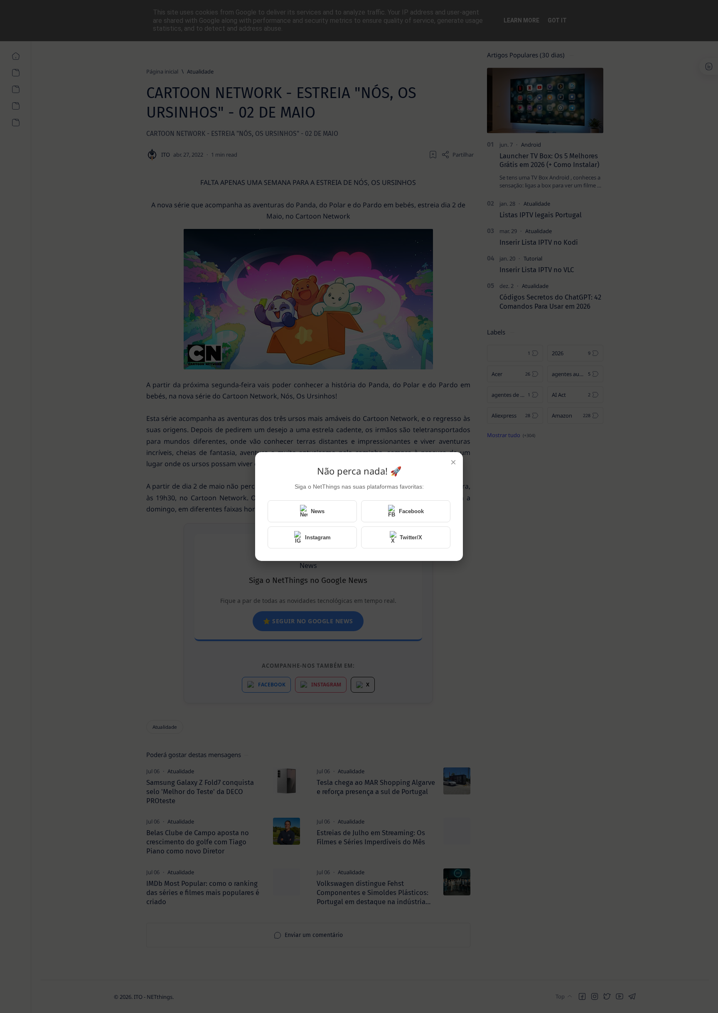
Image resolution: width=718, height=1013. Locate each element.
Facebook (411, 511)
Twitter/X (411, 537)
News (318, 511)
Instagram (318, 537)
